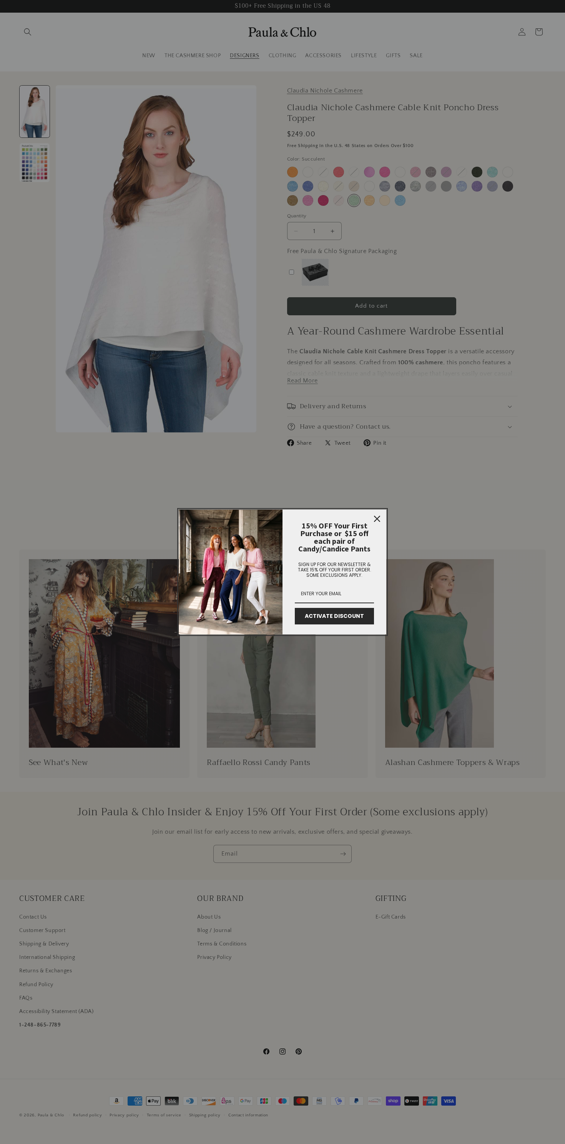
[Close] (377, 519)
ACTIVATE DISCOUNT (334, 616)
